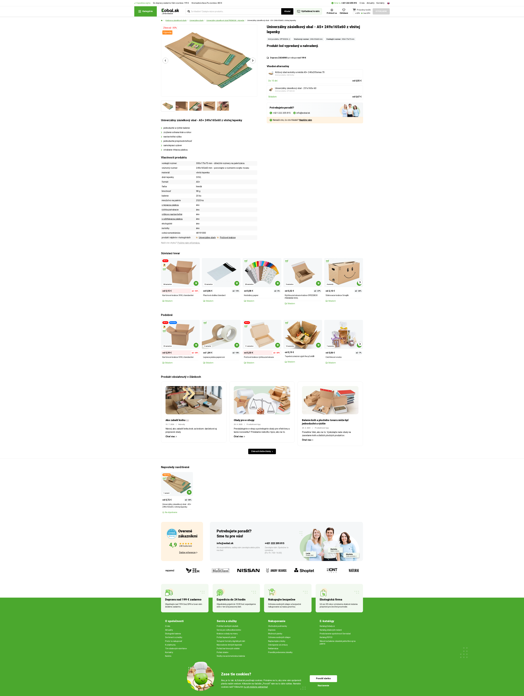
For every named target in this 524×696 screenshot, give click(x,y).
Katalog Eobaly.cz (327, 626)
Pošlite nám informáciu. (188, 243)
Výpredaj (167, 32)
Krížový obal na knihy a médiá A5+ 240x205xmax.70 (299, 72)
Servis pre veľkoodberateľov (229, 630)
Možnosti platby (275, 634)
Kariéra (168, 656)
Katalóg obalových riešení (331, 630)
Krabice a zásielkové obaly (176, 20)
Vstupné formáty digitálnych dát (231, 641)
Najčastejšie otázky (276, 641)
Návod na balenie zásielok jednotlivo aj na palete (337, 642)
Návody (181, 424)
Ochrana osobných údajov (279, 637)
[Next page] (253, 60)
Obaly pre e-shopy (244, 420)
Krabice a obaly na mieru (227, 634)
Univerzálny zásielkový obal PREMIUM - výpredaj (225, 20)
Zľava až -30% (170, 27)
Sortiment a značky (173, 637)
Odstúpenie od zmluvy (278, 645)
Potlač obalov (222, 652)
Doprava (271, 630)
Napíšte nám (305, 120)
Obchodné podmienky (277, 626)
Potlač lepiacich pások (226, 637)
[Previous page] (165, 60)
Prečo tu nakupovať (173, 641)
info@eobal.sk (225, 543)
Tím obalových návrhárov (176, 648)
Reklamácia (273, 648)
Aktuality (370, 3)
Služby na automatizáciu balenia (231, 656)
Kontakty (380, 3)
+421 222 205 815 (349, 3)
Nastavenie (323, 685)
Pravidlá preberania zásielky (280, 652)
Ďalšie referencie (187, 552)
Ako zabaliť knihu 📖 (177, 420)
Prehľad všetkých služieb (227, 626)
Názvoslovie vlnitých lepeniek (229, 645)
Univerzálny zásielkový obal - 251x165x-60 (295, 88)
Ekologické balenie (173, 634)
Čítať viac (170, 436)
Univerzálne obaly (196, 20)
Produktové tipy (253, 424)
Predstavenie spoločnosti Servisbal (335, 634)
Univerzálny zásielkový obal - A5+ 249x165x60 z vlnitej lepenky (271, 20)
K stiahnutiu (170, 645)
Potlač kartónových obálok (228, 648)
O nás (362, 3)
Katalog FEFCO (326, 637)
